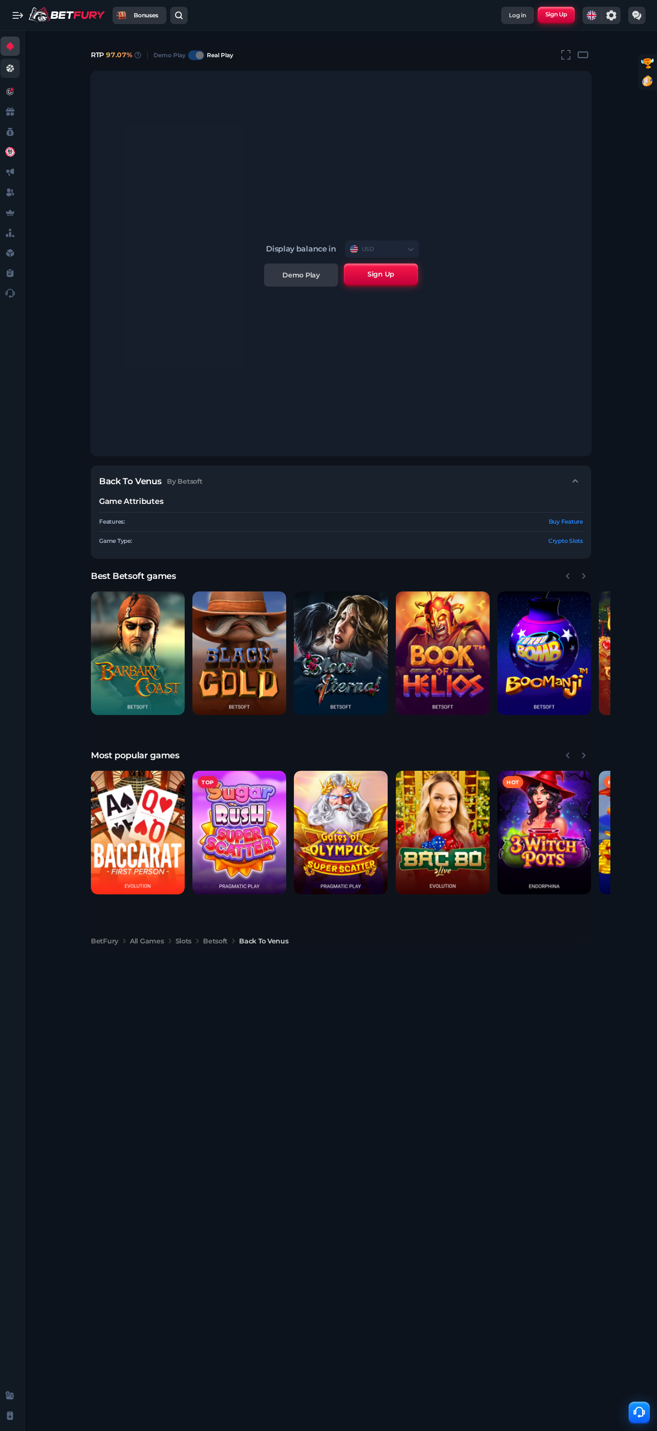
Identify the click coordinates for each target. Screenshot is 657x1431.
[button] (138, 653)
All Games (147, 941)
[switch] (196, 55)
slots (184, 941)
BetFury (104, 941)
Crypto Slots (565, 540)
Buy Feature (566, 521)
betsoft (215, 941)
